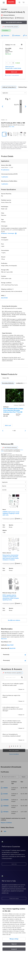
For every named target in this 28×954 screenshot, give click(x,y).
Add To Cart (14, 72)
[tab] (14, 654)
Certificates (17, 35)
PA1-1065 (11, 126)
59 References (20, 18)
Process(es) (6, 660)
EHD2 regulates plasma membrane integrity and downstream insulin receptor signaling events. (11, 597)
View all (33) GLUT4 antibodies (14, 22)
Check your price (9, 66)
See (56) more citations (14, 620)
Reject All (14, 944)
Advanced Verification (9, 15)
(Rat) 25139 (12, 648)
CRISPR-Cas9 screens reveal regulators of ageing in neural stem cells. (11, 513)
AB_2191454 (4, 298)
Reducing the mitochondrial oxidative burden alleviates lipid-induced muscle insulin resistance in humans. (11, 557)
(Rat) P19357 (10, 645)
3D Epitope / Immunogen (7, 233)
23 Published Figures (8, 18)
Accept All (14, 949)
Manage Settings (14, 939)
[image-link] (14, 106)
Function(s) (6, 654)
